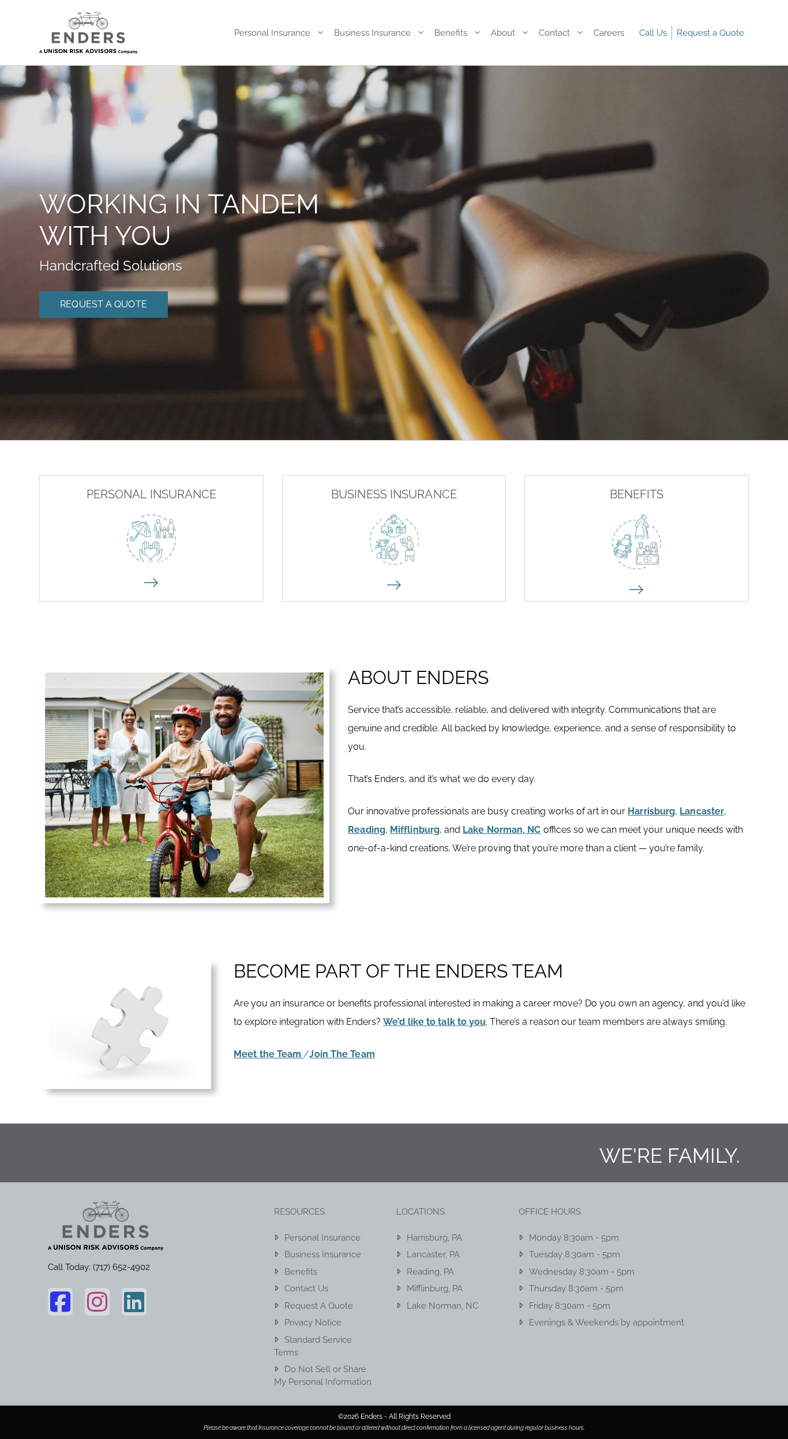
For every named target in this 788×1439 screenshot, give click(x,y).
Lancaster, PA (433, 1254)
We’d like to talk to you (434, 1021)
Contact (554, 33)
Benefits (450, 33)
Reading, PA (430, 1272)
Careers (609, 33)
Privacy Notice (313, 1322)
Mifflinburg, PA (435, 1288)
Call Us (653, 33)
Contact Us (306, 1288)
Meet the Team (268, 1054)
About (503, 33)
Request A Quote (103, 304)
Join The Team (341, 1054)
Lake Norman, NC (442, 1306)
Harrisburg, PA (434, 1238)
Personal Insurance (272, 33)
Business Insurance (372, 33)
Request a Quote (710, 33)
